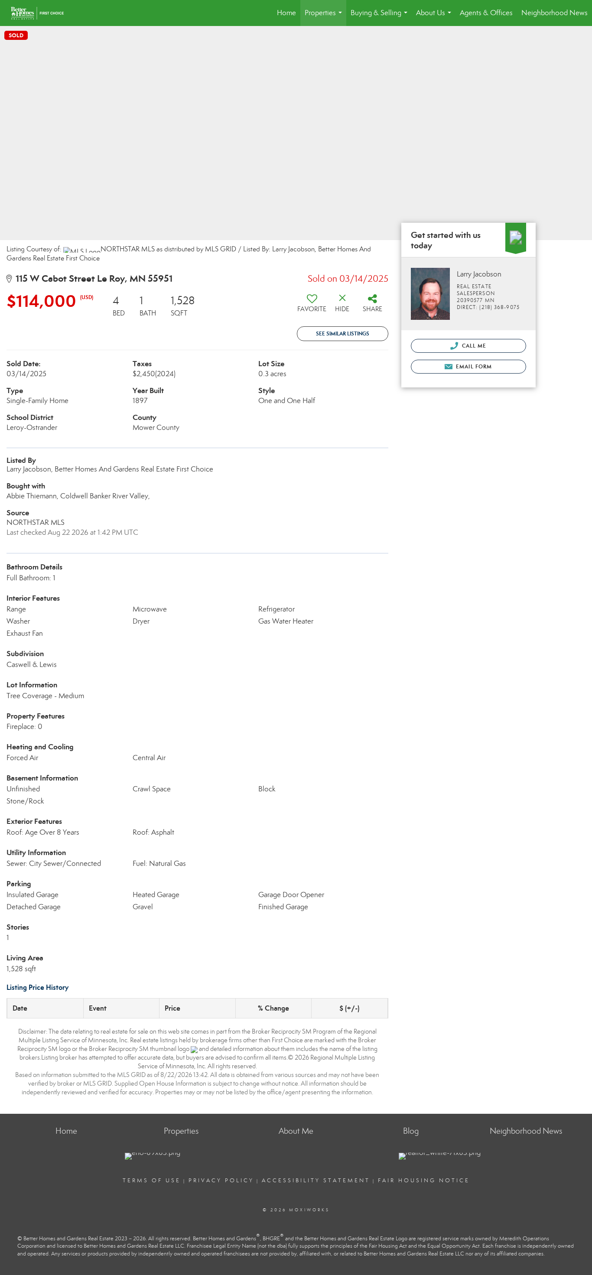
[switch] (312, 306)
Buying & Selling (381, 17)
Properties (325, 17)
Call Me (473, 345)
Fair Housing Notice (424, 1180)
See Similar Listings (342, 333)
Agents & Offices (486, 12)
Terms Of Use (152, 1180)
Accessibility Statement (316, 1180)
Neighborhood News (554, 12)
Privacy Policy (221, 1180)
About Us (435, 17)
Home (286, 12)
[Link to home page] (42, 13)
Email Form (473, 366)
